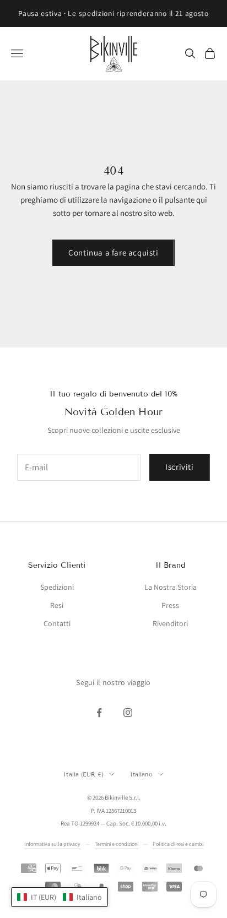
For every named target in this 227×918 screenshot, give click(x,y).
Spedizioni (57, 587)
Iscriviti (179, 466)
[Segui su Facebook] (99, 712)
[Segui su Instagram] (127, 712)
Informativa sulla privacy (52, 844)
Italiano (141, 774)
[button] (59, 897)
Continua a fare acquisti (113, 252)
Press (170, 605)
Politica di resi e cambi (178, 844)
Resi (56, 605)
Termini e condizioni (116, 844)
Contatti (57, 623)
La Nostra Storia (170, 587)
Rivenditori (170, 623)
